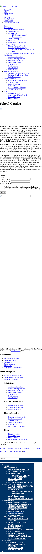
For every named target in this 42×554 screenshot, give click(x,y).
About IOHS (12, 40)
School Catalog (13, 68)
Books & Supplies (14, 97)
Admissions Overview (15, 57)
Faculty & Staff (9, 19)
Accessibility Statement (21, 448)
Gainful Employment (15, 89)
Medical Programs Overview (17, 46)
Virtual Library (13, 98)
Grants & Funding (14, 84)
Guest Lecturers (17, 37)
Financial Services (10, 79)
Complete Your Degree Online (18, 75)
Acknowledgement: (7, 183)
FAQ (5, 12)
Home (6, 26)
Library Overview (14, 93)
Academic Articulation (11, 71)
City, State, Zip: (5, 181)
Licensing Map (13, 69)
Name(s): (3, 175)
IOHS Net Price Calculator (16, 88)
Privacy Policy (35, 448)
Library (6, 91)
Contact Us (7, 10)
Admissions (8, 55)
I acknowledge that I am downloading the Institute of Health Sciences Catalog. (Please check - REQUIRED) (22, 188)
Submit (3, 192)
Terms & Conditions (6, 448)
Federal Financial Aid (15, 86)
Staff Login (3, 451)
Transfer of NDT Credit (15, 407)
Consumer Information (11, 22)
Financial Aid (12, 424)
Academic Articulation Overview (18, 73)
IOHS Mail (7, 17)
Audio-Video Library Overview (18, 95)
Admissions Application (16, 60)
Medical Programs (10, 44)
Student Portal (8, 21)
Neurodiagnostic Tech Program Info (23, 49)
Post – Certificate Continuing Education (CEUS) (23, 53)
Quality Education (14, 31)
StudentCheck (12, 64)
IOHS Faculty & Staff (19, 35)
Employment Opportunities (17, 42)
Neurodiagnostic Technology (17, 48)
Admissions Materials (15, 62)
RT (24, 451)
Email (2, 177)
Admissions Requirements (16, 59)
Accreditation (8, 28)
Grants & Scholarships (15, 422)
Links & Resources (14, 77)
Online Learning (13, 39)
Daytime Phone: (6, 179)
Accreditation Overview (16, 29)
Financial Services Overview (17, 80)
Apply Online (8, 14)
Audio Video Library (15, 451)
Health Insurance (13, 66)
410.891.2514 (15, 351)
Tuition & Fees (13, 82)
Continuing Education (11, 379)
